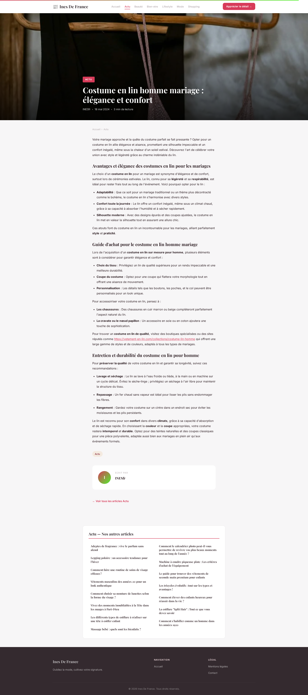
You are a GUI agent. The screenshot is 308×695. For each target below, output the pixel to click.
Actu (127, 6)
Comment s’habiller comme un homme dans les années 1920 (186, 623)
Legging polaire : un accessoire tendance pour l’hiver (119, 559)
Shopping (194, 6)
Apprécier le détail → (239, 6)
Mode (180, 6)
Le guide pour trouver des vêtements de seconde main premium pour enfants (184, 575)
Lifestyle (167, 6)
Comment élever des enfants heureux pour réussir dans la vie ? (185, 599)
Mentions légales (218, 666)
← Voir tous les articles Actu (110, 501)
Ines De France (70, 6)
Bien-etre (152, 6)
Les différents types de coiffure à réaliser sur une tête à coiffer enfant (119, 619)
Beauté (138, 6)
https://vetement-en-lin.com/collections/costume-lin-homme (154, 339)
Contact (212, 672)
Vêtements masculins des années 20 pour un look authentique (118, 583)
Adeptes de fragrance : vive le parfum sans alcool (117, 548)
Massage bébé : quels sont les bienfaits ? (116, 629)
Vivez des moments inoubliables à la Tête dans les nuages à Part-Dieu (120, 607)
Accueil (115, 6)
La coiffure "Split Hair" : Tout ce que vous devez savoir (184, 611)
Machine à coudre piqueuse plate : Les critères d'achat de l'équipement (188, 563)
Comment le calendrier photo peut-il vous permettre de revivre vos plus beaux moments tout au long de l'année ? (188, 550)
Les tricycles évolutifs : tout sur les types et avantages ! (185, 587)
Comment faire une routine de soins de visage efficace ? (119, 571)
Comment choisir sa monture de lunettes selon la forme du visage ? (120, 595)
